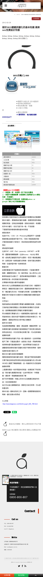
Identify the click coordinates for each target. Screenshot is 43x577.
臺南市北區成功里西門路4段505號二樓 (19, 544)
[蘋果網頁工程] (22, 5)
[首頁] (14, 14)
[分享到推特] (19, 566)
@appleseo (11, 529)
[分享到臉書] (22, 566)
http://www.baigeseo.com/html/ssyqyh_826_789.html (20, 404)
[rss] (25, 566)
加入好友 (21, 575)
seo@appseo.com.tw (12, 547)
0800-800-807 (19, 497)
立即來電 (7, 575)
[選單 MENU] (6, 5)
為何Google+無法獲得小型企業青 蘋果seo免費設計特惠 (22, 430)
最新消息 (18, 14)
